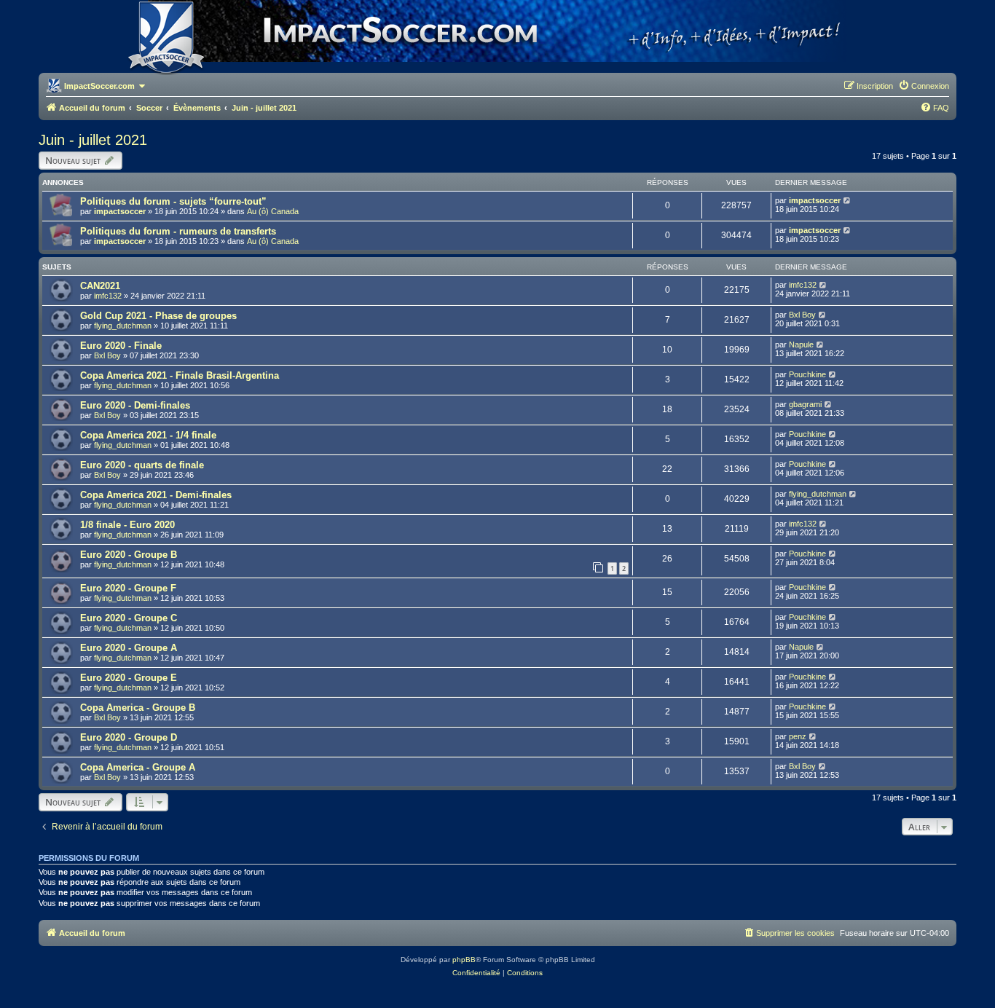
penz (797, 736)
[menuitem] (923, 86)
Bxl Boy (802, 314)
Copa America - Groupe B (137, 707)
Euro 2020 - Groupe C (128, 618)
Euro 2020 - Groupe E (128, 677)
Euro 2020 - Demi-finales (135, 405)
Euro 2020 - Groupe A (128, 647)
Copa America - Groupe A (137, 767)
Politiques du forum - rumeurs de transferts (178, 231)
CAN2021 (100, 285)
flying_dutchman (123, 325)
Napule (801, 344)
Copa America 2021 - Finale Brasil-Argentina (179, 375)
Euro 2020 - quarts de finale (142, 465)
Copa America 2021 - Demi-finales (156, 494)
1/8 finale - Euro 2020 (127, 524)
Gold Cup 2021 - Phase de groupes (158, 315)
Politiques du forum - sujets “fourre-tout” (173, 201)
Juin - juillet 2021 (93, 140)
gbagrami (805, 404)
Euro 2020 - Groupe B (128, 554)
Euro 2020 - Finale (121, 345)
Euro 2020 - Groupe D (128, 737)
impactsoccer (120, 211)
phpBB (464, 960)
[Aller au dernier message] (847, 200)
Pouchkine (807, 374)
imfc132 (108, 295)
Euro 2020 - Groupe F (128, 588)
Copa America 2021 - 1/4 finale (148, 435)
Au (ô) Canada (273, 211)
